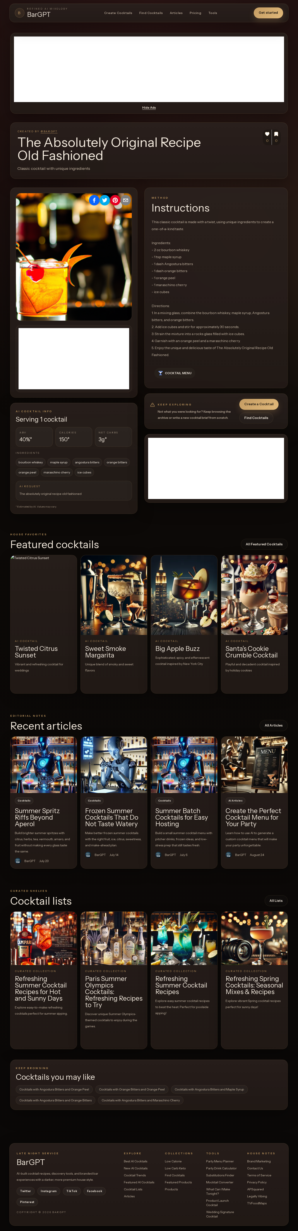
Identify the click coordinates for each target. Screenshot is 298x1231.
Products (171, 1189)
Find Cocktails (151, 13)
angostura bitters (87, 462)
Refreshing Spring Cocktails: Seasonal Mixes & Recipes (254, 985)
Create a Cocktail (259, 404)
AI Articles (235, 800)
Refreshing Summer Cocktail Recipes (181, 985)
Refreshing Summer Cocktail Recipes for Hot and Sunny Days (41, 988)
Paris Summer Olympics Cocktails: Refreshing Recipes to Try (113, 992)
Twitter (25, 1191)
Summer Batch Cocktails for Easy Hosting (181, 817)
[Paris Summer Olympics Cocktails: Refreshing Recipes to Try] (114, 938)
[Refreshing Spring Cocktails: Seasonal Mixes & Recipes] (254, 938)
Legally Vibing (257, 1196)
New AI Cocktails (135, 1168)
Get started (268, 12)
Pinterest (27, 1202)
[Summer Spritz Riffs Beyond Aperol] (43, 765)
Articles (176, 13)
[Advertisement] (149, 69)
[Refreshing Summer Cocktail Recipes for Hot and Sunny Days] (43, 938)
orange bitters (117, 462)
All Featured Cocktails (264, 544)
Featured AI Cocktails (139, 1182)
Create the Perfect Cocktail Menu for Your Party (253, 817)
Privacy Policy (257, 1182)
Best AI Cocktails (135, 1161)
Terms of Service (259, 1175)
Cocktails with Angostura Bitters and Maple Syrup (209, 1089)
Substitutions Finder (220, 1175)
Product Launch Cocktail (217, 1203)
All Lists (276, 901)
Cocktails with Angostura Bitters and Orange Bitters (55, 1100)
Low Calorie (173, 1161)
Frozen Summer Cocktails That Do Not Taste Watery (111, 817)
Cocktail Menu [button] (178, 373)
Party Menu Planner (220, 1161)
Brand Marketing (259, 1161)
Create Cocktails (118, 13)
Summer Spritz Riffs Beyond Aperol (37, 817)
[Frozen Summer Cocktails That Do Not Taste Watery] (114, 765)
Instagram (49, 1191)
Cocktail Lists (133, 1189)
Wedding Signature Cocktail (220, 1214)
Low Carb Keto (175, 1168)
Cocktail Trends (135, 1175)
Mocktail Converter (219, 1182)
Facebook (94, 1191)
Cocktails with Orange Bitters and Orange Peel (132, 1089)
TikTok (71, 1191)
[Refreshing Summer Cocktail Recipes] (184, 938)
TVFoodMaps (257, 1203)
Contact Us (255, 1168)
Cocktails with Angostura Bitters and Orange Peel (54, 1089)
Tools (213, 13)
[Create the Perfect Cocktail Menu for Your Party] (254, 765)
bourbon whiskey (31, 462)
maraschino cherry (57, 472)
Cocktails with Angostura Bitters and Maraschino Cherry (141, 1100)
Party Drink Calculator (221, 1168)
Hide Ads (149, 108)
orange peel (27, 472)
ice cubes (84, 472)
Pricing (195, 13)
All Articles (274, 725)
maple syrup (59, 462)
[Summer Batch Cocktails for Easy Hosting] (184, 765)
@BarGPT (49, 131)
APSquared (255, 1189)
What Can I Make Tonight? (218, 1191)
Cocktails (24, 800)
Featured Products (178, 1182)
